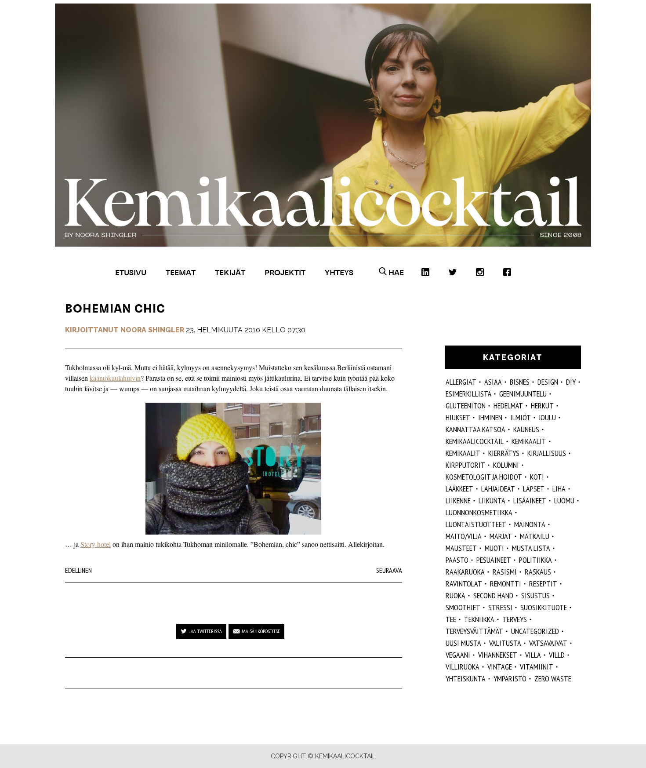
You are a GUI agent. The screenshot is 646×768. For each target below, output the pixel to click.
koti (537, 477)
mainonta (529, 524)
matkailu (534, 536)
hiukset (458, 417)
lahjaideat (498, 489)
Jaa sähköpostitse (261, 631)
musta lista (531, 548)
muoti (494, 548)
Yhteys (339, 272)
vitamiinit (536, 667)
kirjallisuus (546, 453)
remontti (505, 584)
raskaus (538, 572)
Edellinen (78, 570)
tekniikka (479, 619)
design (547, 382)
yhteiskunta (466, 678)
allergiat (461, 382)
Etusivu (130, 272)
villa (533, 655)
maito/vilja (464, 536)
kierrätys (503, 453)
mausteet (461, 548)
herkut (542, 405)
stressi (500, 607)
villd (557, 655)
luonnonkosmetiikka (479, 512)
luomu (564, 500)
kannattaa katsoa (475, 429)
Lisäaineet (529, 500)
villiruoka (462, 667)
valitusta (505, 643)
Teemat (181, 272)
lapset (533, 489)
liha (559, 489)
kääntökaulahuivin (115, 377)
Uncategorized (535, 631)
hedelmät (508, 405)
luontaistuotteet (476, 524)
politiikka (535, 560)
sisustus (535, 595)
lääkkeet (459, 489)
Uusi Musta (463, 643)
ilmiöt (520, 417)
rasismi (505, 572)
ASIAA (493, 382)
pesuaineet (493, 560)
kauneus (526, 429)
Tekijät (230, 272)
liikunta (492, 500)
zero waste (552, 678)
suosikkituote (543, 607)
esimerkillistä (468, 394)
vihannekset (497, 655)
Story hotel (95, 544)
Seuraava (389, 570)
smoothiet (463, 607)
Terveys (514, 619)
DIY (571, 382)
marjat (501, 536)
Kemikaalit (529, 441)
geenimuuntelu (523, 394)
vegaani (458, 655)
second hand (493, 595)
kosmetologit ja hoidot (484, 477)
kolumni (506, 465)
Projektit (285, 272)
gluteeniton (466, 405)
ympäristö (510, 678)
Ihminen (490, 417)
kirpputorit (465, 465)
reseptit (543, 584)
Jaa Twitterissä (205, 631)
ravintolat (464, 584)
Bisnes (520, 382)
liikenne (458, 500)
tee (451, 619)
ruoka (455, 595)
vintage (499, 667)
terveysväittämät (474, 631)
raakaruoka (465, 572)
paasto (457, 560)
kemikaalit (463, 453)
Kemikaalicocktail (475, 441)
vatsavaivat (548, 643)
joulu (547, 417)
